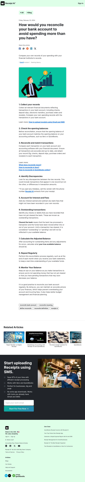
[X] (16, 446)
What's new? (10, 439)
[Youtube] (19, 446)
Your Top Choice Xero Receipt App (53, 433)
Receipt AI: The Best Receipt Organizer (54, 443)
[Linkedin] (11, 446)
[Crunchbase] (7, 446)
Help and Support (10, 467)
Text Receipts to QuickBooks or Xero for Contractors (58, 446)
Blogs (6, 461)
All (22, 13)
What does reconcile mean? (30, 165)
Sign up (13, 436)
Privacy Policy (20, 452)
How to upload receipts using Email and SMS (47, 122)
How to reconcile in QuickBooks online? (34, 170)
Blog (30, 13)
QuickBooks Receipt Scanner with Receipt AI (56, 430)
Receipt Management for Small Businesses (55, 439)
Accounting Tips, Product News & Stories (16, 443)
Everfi (22, 62)
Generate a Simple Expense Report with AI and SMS (58, 436)
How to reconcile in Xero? (29, 167)
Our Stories (8, 464)
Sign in (80, 3)
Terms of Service (10, 452)
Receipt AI (29, 191)
